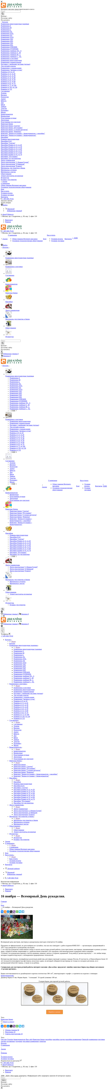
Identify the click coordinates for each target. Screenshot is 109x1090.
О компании (13, 847)
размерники (93, 1039)
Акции (3, 1049)
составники (10, 1041)
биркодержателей (7, 975)
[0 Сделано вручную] (33, 1004)
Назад (13, 641)
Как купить (13, 859)
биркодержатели (19, 1039)
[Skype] (20, 911)
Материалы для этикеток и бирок (26, 820)
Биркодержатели (20, 751)
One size (4, 1039)
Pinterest (8, 222)
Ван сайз (29, 1039)
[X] (11, 911)
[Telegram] (23, 911)
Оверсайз (85, 1039)
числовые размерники (31, 1041)
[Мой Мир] (8, 911)
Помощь (4, 1053)
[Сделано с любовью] (76, 1004)
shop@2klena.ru (8, 214)
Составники (18, 724)
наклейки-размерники (73, 1039)
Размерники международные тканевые (28, 649)
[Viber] (14, 911)
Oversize (10, 1039)
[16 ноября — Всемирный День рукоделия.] (17, 938)
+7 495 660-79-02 (7, 199)
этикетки (42, 1041)
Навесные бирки (20, 764)
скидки (3, 1041)
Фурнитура (18, 838)
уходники (18, 1041)
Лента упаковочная (21, 809)
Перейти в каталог (54, 1012)
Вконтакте (9, 220)
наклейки (48, 1039)
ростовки (101, 1039)
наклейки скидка (59, 1039)
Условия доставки (7, 1059)
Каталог (12, 643)
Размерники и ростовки (22, 688)
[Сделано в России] (55, 1004)
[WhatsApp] (17, 911)
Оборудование (19, 830)
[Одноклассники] (5, 911)
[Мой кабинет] (2, 612)
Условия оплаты (7, 1057)
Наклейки (17, 782)
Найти (4, 1080)
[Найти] (2, 13)
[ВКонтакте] (2, 911)
